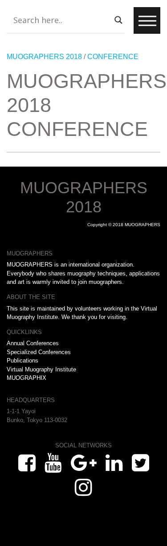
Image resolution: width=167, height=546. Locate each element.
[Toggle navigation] (147, 20)
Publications (22, 360)
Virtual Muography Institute (41, 369)
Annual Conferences (33, 343)
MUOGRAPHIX (26, 378)
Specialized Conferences (39, 352)
